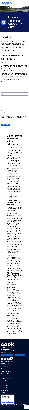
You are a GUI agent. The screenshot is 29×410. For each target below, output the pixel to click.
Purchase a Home (5, 376)
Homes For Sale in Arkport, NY (11, 47)
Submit (5, 125)
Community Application (7, 378)
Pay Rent (20, 355)
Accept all (7, 402)
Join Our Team (5, 385)
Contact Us (7, 355)
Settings (7, 401)
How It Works (4, 368)
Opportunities (4, 388)
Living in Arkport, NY (8, 50)
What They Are (5, 363)
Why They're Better (6, 366)
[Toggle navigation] (26, 3)
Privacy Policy (15, 406)
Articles (3, 392)
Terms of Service (5, 406)
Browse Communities (6, 373)
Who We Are (4, 383)
